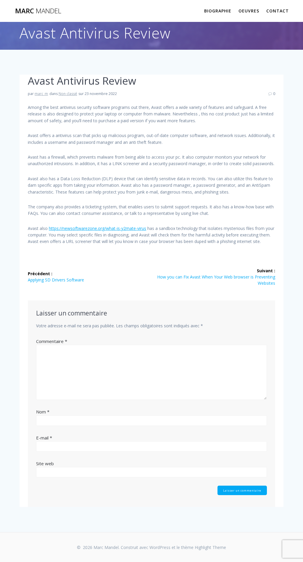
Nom (42, 412)
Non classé (68, 93)
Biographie (217, 11)
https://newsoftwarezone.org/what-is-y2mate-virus (97, 228)
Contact (277, 11)
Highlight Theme (210, 547)
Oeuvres (248, 11)
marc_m (41, 93)
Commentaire (51, 341)
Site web (45, 463)
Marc (38, 11)
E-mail (44, 438)
